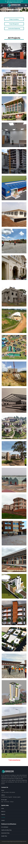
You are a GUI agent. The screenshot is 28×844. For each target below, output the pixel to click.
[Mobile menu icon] (26, 5)
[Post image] (14, 55)
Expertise (3, 814)
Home (2, 808)
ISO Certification (4, 827)
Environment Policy (5, 833)
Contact (3, 820)
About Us (3, 811)
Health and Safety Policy (6, 830)
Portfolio (3, 817)
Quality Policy (4, 836)
